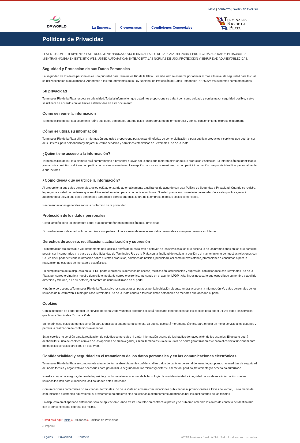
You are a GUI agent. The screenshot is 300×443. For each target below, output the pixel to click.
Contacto (224, 9)
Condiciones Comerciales (171, 27)
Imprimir (48, 426)
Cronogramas (131, 27)
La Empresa (101, 27)
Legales (47, 437)
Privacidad (65, 437)
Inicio (211, 9)
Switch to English (245, 9)
